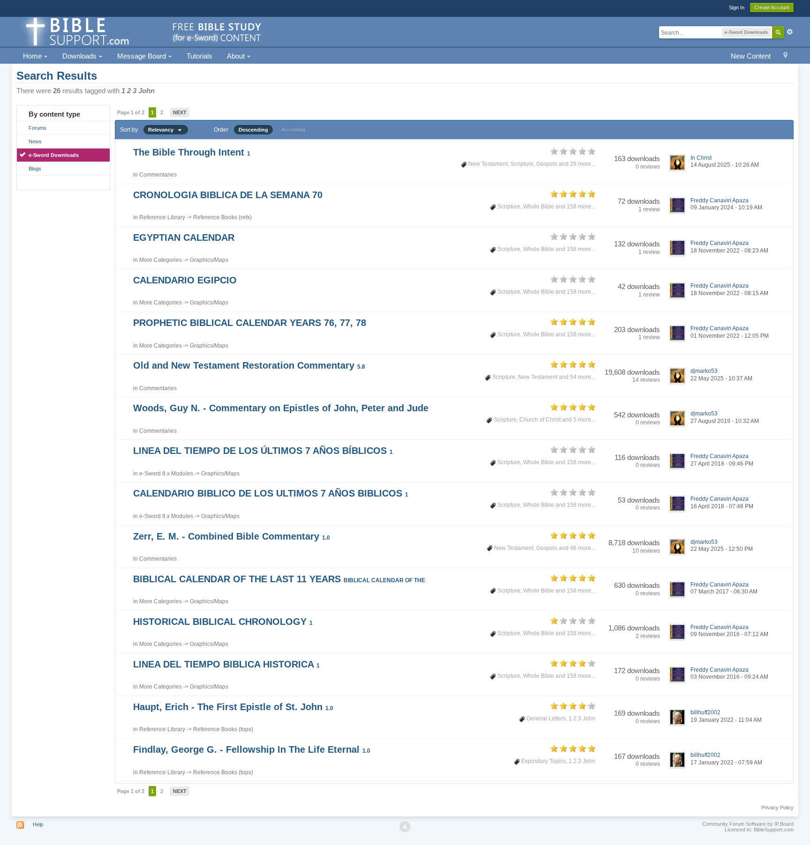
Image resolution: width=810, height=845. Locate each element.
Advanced (790, 32)
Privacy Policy (777, 807)
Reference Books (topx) (223, 729)
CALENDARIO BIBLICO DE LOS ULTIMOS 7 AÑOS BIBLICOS (270, 493)
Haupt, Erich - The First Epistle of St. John (233, 707)
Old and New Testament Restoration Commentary (249, 365)
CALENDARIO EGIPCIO (185, 280)
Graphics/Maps (209, 260)
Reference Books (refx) (222, 217)
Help (38, 824)
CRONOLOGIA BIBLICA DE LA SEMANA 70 (227, 195)
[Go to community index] (142, 31)
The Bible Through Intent (191, 152)
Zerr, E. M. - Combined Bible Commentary (231, 536)
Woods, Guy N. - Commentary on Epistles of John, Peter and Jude (280, 408)
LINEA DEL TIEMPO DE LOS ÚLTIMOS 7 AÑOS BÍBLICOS (263, 450)
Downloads (80, 56)
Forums (37, 128)
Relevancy (163, 130)
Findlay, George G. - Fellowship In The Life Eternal (251, 749)
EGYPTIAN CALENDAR (183, 237)
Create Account (771, 7)
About (237, 56)
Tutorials (199, 56)
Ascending (293, 130)
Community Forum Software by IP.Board (748, 824)
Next (180, 112)
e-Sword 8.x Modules (166, 473)
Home (33, 56)
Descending (253, 130)
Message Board (142, 56)
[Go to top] (405, 826)
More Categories (160, 260)
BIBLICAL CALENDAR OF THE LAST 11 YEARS (279, 579)
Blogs (35, 168)
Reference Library (162, 217)
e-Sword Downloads (54, 155)
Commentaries (158, 174)
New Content (751, 56)
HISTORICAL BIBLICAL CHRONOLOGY (223, 621)
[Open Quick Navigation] (785, 56)
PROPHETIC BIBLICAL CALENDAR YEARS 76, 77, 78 (249, 323)
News (35, 141)
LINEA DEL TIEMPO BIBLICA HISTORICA (226, 664)
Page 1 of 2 (130, 112)
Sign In (736, 7)
